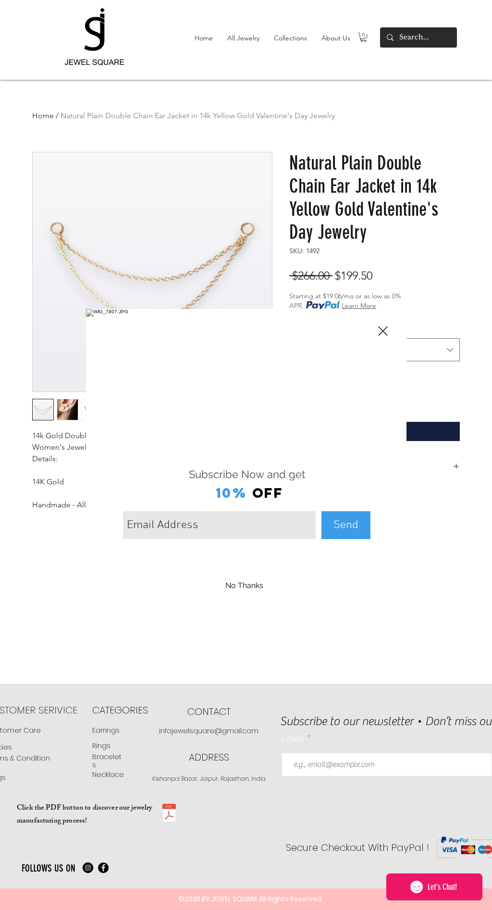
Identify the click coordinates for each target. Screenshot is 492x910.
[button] (383, 331)
